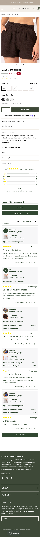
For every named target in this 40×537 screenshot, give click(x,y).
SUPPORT (6, 494)
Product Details (7, 132)
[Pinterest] (13, 478)
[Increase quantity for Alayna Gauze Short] (8, 110)
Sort (19, 221)
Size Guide (34, 83)
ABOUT (5, 488)
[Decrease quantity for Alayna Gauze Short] (3, 110)
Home (3, 14)
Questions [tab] (19, 202)
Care (3, 153)
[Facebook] (3, 478)
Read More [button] (5, 473)
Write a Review (21, 213)
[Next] (23, 64)
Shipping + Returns (9, 158)
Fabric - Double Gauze (10, 148)
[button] (20, 174)
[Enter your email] (37, 518)
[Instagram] (8, 478)
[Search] (34, 8)
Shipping (4, 76)
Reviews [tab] (7, 202)
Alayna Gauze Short (17, 238)
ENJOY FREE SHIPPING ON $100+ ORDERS (21, 3)
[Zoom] (34, 21)
